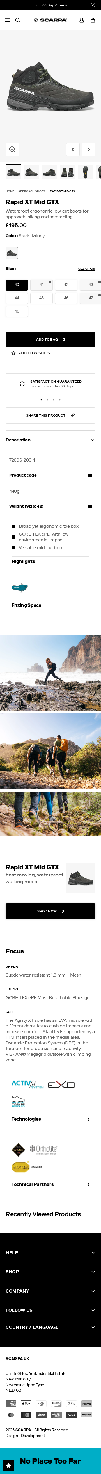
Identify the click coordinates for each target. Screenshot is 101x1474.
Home (10, 191)
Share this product (45, 415)
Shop (12, 1271)
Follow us (19, 1310)
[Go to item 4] (67, 172)
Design (12, 1435)
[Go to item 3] (49, 172)
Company (17, 1291)
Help (12, 1252)
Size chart (87, 268)
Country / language (32, 1327)
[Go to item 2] (31, 172)
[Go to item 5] (85, 172)
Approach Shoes (31, 191)
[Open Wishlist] (8, 1465)
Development (33, 1435)
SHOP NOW (47, 911)
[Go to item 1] (13, 172)
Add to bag (47, 339)
